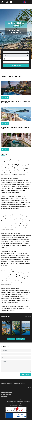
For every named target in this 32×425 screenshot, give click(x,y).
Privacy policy (28, 387)
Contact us (4, 346)
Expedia (21, 401)
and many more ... (27, 401)
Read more (5, 97)
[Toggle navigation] (29, 6)
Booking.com (10, 401)
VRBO (18, 401)
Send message (25, 374)
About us (23, 383)
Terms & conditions (20, 387)
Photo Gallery (10, 383)
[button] (2, 34)
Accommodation (17, 383)
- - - (6, 62)
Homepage (3, 383)
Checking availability (16, 65)
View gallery (28, 316)
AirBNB (14, 401)
